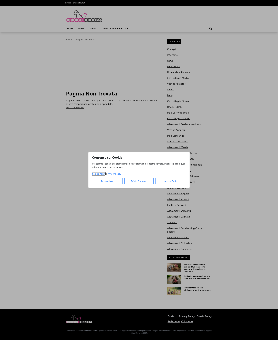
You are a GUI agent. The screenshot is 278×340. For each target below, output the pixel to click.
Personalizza (107, 181)
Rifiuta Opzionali (139, 181)
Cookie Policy (98, 173)
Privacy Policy (114, 173)
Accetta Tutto (170, 181)
